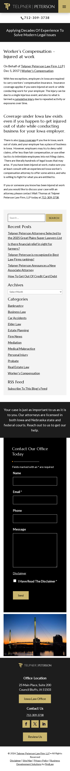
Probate (13, 361)
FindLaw (49, 764)
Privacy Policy (41, 760)
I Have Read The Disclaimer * (37, 581)
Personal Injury (18, 355)
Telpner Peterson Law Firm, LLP (42, 66)
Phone (17, 510)
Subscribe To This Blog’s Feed (27, 388)
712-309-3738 (37, 18)
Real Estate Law (18, 367)
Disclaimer (19, 573)
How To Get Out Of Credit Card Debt (32, 276)
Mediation (15, 342)
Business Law (17, 312)
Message (19, 529)
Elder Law (14, 324)
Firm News (15, 336)
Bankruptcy (15, 306)
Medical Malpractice (21, 348)
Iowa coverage (27, 140)
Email (17, 492)
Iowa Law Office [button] (35, 699)
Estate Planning (18, 330)
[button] (64, 6)
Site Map (27, 760)
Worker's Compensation (37, 71)
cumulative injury (24, 99)
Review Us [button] (35, 737)
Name (17, 473)
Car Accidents (17, 318)
